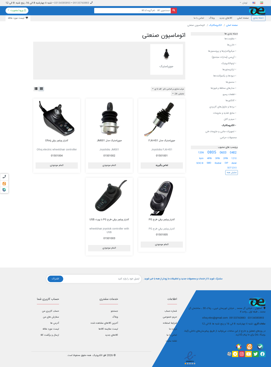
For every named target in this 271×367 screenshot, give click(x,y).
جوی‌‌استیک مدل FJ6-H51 (162, 141)
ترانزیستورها (229, 70)
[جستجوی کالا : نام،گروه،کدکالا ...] (174, 10)
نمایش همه (232, 172)
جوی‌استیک (166, 66)
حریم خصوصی (170, 317)
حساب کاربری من (50, 311)
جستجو (114, 311)
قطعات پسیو (229, 94)
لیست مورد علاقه (51, 329)
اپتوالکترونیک (228, 63)
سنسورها (230, 82)
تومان (245, 3)
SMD (209, 163)
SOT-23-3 (232, 168)
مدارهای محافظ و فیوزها (223, 88)
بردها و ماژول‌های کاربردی (222, 107)
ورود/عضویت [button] (17, 10)
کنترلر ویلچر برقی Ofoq (56, 141)
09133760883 (81, 3)
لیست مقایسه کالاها (108, 329)
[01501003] (109, 198)
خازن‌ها (231, 45)
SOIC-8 (199, 163)
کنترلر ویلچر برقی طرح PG (162, 220)
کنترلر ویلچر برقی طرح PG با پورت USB (109, 220)
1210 (234, 158)
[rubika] (238, 347)
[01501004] (57, 118)
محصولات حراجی (228, 138)
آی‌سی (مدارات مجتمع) (223, 57)
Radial (218, 163)
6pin (201, 158)
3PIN (217, 158)
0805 (211, 153)
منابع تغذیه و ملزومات (224, 113)
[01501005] (162, 198)
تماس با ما (199, 18)
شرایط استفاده (170, 323)
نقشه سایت (171, 341)
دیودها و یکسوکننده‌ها (224, 76)
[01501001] (162, 118)
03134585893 (62, 3)
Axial (234, 163)
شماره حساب (170, 311)
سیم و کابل (229, 119)
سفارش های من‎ (51, 317)
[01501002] (109, 118)
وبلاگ (212, 18)
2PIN (225, 158)
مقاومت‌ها (230, 39)
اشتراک (55, 279)
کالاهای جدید (225, 18)
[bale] (260, 347)
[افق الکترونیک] (257, 11)
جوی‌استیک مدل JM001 (109, 141)
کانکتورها (230, 101)
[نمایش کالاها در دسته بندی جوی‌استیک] (166, 54)
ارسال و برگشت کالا (49, 335)
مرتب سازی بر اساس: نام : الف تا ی (169, 89)
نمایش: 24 (179, 94)
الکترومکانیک (215, 25)
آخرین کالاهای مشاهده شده (104, 323)
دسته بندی (258, 18)
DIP (226, 163)
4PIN (209, 158)
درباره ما (173, 329)
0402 (233, 152)
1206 (201, 153)
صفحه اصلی (243, 18)
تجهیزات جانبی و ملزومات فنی (220, 132)
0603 (223, 152)
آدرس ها (54, 323)
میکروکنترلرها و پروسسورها (221, 51)
